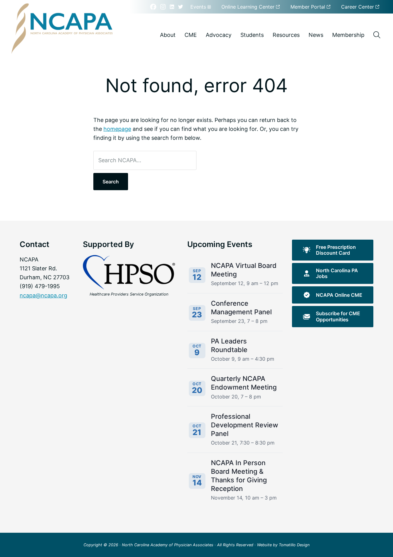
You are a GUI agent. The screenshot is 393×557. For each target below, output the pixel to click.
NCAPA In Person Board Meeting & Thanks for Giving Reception (239, 475)
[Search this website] (377, 35)
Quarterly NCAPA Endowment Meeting (244, 383)
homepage (117, 129)
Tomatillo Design (294, 545)
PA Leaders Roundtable (229, 345)
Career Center (358, 7)
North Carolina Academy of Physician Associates (167, 545)
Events (199, 7)
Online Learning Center (248, 7)
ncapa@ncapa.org (43, 295)
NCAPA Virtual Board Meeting (244, 269)
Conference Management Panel (241, 307)
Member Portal (308, 7)
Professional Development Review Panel (244, 424)
